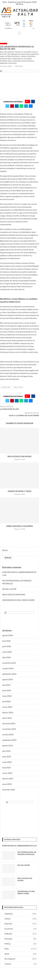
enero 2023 (7, 784)
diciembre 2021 (8, 790)
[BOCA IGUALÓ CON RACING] (19, 441)
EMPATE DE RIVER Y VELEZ (19, 491)
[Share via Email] (31, 106)
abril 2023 (6, 768)
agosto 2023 (7, 746)
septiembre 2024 (9, 674)
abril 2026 (6, 657)
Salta (21, 949)
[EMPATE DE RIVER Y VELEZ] (19, 475)
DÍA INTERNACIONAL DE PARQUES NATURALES (26, 853)
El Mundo (21, 934)
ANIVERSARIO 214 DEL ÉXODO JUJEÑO (18, 600)
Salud (21, 954)
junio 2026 (6, 646)
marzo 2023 (7, 773)
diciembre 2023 (8, 724)
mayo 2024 (7, 696)
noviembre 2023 (9, 729)
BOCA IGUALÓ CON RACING (20, 457)
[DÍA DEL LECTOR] (8, 868)
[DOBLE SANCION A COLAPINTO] (19, 510)
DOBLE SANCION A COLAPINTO (19, 526)
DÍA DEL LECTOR (9, 589)
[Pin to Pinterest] (12, 106)
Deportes (21, 924)
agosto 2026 (7, 635)
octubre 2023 (7, 735)
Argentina (21, 914)
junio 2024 (6, 691)
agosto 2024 (7, 679)
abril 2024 (6, 702)
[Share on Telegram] (26, 106)
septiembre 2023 (9, 740)
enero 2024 (7, 718)
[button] (19, 33)
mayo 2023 (7, 762)
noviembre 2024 (9, 663)
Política (21, 944)
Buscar (5, 550)
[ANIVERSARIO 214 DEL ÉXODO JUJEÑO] (8, 894)
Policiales (21, 939)
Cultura (21, 919)
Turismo (21, 964)
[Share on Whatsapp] (21, 106)
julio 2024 (6, 685)
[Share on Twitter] (7, 106)
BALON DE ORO (5, 387)
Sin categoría (21, 959)
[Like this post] (28, 101)
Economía (21, 929)
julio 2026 (6, 641)
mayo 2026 (7, 652)
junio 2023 (6, 757)
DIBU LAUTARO (18, 387)
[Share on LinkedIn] (17, 106)
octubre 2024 (7, 668)
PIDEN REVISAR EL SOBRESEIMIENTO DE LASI (19, 846)
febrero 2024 (7, 713)
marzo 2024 (7, 707)
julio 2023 (6, 751)
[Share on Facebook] (33, 101)
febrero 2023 (7, 779)
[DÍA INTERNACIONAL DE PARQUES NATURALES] (8, 855)
